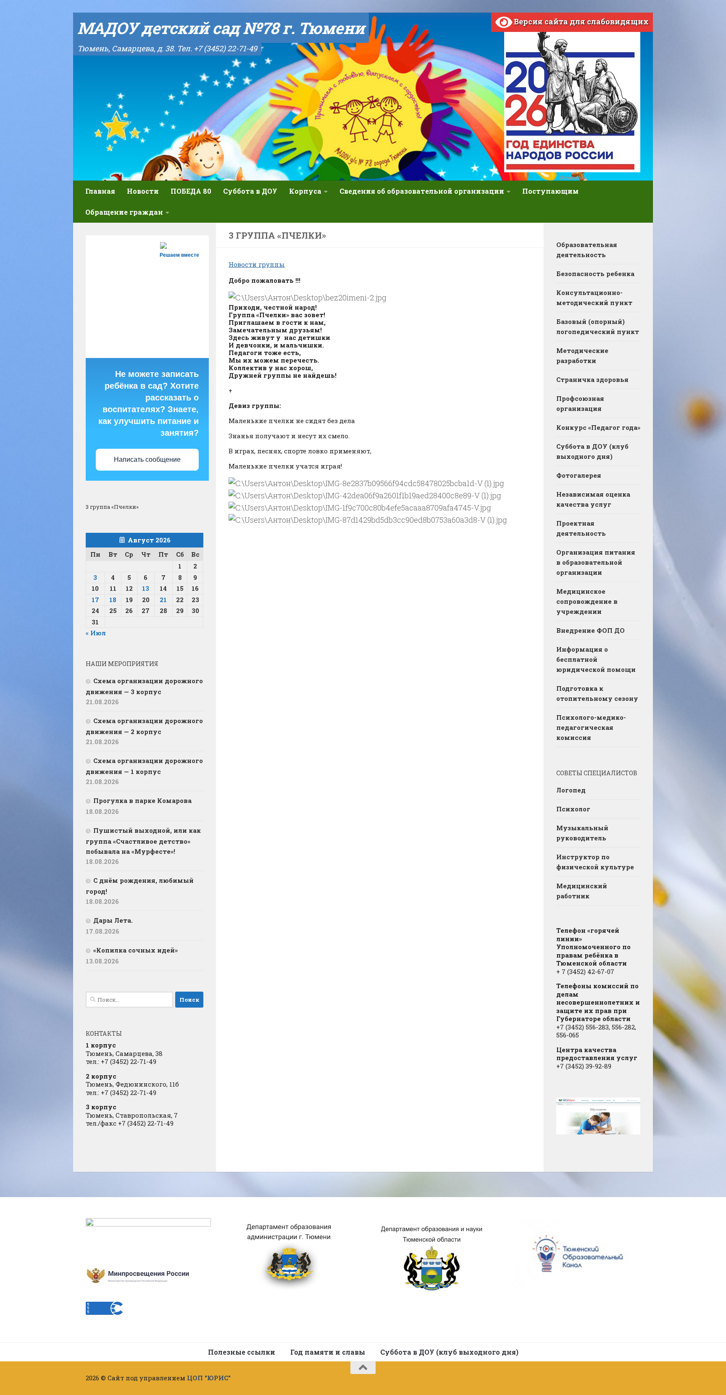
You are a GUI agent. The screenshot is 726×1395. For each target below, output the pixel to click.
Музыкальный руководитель (582, 833)
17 (95, 599)
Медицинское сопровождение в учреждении (587, 601)
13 (145, 588)
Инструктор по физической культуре (595, 862)
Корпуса (305, 191)
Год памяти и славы (327, 1352)
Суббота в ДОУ (250, 191)
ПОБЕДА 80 (191, 191)
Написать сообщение (147, 459)
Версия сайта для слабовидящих (580, 21)
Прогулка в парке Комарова (142, 800)
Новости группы (257, 264)
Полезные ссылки (241, 1352)
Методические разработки (582, 355)
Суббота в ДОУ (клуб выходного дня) (592, 451)
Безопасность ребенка (595, 273)
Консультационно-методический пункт (594, 297)
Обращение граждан (124, 212)
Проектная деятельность (581, 528)
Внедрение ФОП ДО (590, 630)
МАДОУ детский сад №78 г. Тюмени (221, 27)
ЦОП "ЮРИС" (209, 1378)
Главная (100, 191)
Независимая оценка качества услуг (593, 499)
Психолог (573, 809)
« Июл (96, 633)
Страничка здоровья (592, 379)
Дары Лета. (113, 920)
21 (163, 599)
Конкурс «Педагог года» (598, 427)
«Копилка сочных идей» (135, 950)
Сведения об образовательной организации (421, 191)
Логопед (571, 790)
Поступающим (550, 191)
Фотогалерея (578, 475)
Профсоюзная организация (580, 403)
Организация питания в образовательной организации (595, 562)
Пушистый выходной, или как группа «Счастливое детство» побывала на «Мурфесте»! (143, 840)
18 (112, 599)
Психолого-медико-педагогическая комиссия (591, 727)
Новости (143, 191)
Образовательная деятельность (586, 249)
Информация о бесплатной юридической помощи (596, 659)
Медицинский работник (581, 891)
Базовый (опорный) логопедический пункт (597, 326)
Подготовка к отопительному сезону (597, 693)
